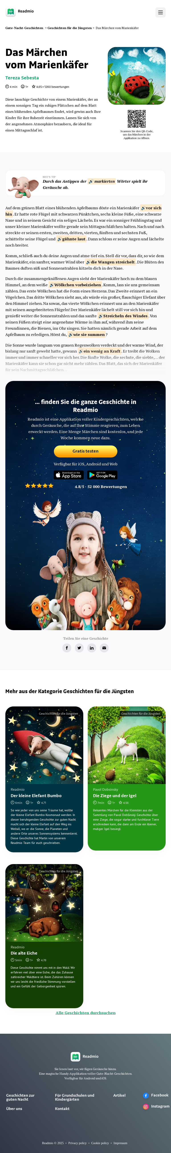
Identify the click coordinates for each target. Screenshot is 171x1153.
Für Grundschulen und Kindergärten (74, 1098)
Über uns (14, 1109)
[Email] (104, 647)
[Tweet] (79, 647)
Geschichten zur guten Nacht (20, 1098)
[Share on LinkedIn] (91, 647)
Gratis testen (86, 451)
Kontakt (62, 1109)
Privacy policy (77, 1143)
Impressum (120, 1143)
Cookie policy (100, 1143)
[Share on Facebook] (66, 647)
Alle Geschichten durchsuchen (86, 1012)
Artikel (119, 1096)
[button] (160, 12)
